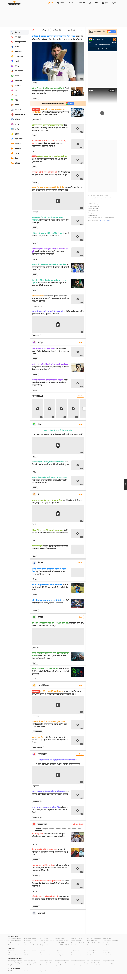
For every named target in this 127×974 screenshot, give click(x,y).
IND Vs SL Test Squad (76, 938)
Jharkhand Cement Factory (14, 942)
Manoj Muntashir (44, 945)
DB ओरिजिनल (37, 732)
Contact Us (90, 199)
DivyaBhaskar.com (93, 206)
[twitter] (77, 82)
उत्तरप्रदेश (38, 829)
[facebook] (73, 82)
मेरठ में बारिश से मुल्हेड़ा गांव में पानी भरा (15, 960)
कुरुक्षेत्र (35, 182)
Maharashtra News (91, 950)
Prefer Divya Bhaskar (60, 955)
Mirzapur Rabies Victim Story (78, 942)
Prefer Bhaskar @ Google (93, 955)
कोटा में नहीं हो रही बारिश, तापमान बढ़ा (47, 965)
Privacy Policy (108, 199)
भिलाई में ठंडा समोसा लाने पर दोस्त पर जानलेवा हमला (62, 960)
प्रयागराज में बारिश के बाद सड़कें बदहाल (94, 963)
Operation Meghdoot (60, 938)
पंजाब (79, 829)
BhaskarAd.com (92, 215)
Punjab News (58, 950)
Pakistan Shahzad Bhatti (30, 938)
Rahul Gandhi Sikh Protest (14, 938)
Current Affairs (90, 945)
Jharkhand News (75, 950)
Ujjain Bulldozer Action (108, 942)
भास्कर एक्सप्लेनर (37, 306)
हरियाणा (74, 829)
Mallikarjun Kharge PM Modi (31, 945)
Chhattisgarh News (107, 952)
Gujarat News (74, 952)
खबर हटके (35, 212)
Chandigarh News (107, 950)
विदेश (34, 228)
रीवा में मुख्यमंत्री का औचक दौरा (108, 960)
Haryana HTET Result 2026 (62, 945)
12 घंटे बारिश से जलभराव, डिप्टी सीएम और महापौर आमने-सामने (31, 963)
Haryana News (43, 950)
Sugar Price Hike (107, 938)
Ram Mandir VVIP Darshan (14, 940)
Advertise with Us (92, 195)
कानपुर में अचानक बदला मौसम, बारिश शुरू (94, 965)
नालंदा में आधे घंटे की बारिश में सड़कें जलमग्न (94, 960)
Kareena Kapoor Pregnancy (46, 942)
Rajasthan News (59, 952)
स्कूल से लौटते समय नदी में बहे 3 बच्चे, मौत (62, 965)
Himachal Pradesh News (30, 950)
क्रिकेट (35, 83)
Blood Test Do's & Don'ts (30, 940)
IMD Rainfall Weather (92, 940)
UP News (26, 952)
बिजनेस (35, 98)
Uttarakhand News (91, 952)
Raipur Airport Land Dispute (14, 945)
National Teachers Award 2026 (110, 940)
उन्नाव (34, 151)
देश (34, 135)
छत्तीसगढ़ (58, 829)
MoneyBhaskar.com (93, 213)
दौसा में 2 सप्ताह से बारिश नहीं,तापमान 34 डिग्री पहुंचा (47, 963)
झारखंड (64, 829)
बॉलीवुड (35, 259)
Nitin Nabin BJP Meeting (61, 942)
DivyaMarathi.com (93, 210)
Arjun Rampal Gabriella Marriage (94, 938)
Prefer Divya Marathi (45, 955)
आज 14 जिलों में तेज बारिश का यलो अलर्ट (31, 965)
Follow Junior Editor (107, 955)
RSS (95, 199)
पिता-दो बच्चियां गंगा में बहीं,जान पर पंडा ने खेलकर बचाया (78, 960)
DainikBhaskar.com (93, 204)
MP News (10, 952)
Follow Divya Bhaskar (29, 955)
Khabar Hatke (74, 945)
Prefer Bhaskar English (76, 955)
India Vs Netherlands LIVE (61, 940)
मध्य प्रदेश (45, 829)
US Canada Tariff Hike (76, 940)
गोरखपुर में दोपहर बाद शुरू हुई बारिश (109, 963)
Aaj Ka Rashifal (106, 945)
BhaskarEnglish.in (93, 208)
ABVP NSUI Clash (44, 938)
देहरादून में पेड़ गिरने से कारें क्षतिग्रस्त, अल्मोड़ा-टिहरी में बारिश (15, 965)
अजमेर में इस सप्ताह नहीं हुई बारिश (77, 965)
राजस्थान (52, 829)
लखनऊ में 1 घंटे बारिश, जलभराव (46, 960)
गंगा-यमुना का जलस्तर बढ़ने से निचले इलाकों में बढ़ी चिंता (78, 963)
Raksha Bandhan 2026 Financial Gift (47, 940)
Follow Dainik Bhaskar (13, 955)
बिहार (69, 829)
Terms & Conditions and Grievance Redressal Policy (100, 197)
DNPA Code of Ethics (105, 220)
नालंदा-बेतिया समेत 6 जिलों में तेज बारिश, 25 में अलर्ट (62, 963)
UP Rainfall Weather (29, 942)
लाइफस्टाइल (36, 335)
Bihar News (42, 952)
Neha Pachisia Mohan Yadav (94, 942)
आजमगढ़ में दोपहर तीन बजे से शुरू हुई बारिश (15, 963)
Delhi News (11, 950)
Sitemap (106, 195)
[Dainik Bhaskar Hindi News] (14, 4)
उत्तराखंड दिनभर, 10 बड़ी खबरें (29, 960)
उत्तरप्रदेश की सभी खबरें (77, 824)
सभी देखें (80, 396)
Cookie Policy (101, 199)
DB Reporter (100, 195)
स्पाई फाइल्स (36, 120)
